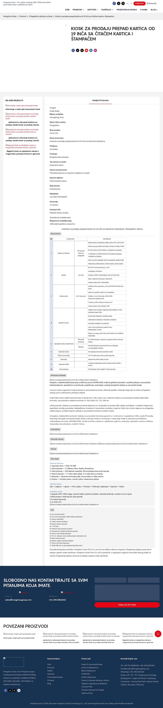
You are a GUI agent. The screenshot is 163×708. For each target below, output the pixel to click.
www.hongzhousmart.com (98, 703)
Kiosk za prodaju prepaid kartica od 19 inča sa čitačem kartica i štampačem (84, 16)
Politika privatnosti (126, 703)
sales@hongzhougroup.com (138, 669)
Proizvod (22, 16)
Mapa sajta (113, 703)
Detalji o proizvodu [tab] (100, 100)
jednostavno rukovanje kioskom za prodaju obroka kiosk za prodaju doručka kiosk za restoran (23, 139)
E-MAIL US (8, 596)
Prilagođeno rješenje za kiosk (40, 16)
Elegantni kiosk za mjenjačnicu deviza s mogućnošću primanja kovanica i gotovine (23, 152)
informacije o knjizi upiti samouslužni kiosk (23, 109)
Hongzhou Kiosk (9, 16)
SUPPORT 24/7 (53, 596)
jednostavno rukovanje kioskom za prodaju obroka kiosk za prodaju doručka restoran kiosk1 (23, 123)
